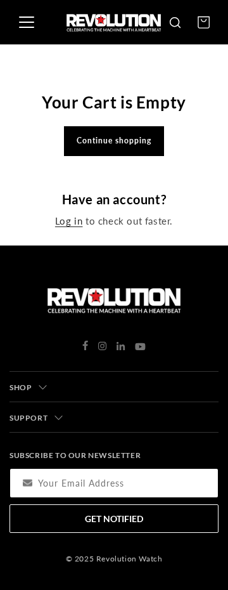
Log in (69, 220)
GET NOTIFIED (114, 518)
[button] (175, 22)
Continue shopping (114, 140)
